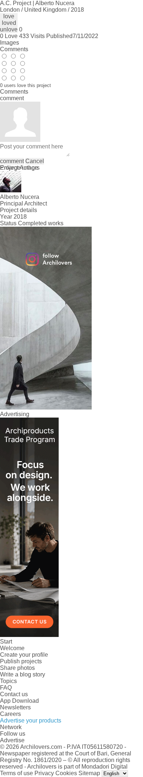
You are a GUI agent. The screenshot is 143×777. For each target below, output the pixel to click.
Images (9, 42)
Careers (10, 714)
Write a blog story (22, 674)
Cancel (34, 161)
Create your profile (24, 655)
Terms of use (16, 773)
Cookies (66, 773)
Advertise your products (30, 720)
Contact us (14, 694)
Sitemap (89, 773)
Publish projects (21, 661)
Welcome (12, 648)
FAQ (6, 687)
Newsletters (15, 707)
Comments (14, 49)
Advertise (12, 740)
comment (12, 161)
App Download (19, 701)
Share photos (17, 668)
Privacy (44, 773)
